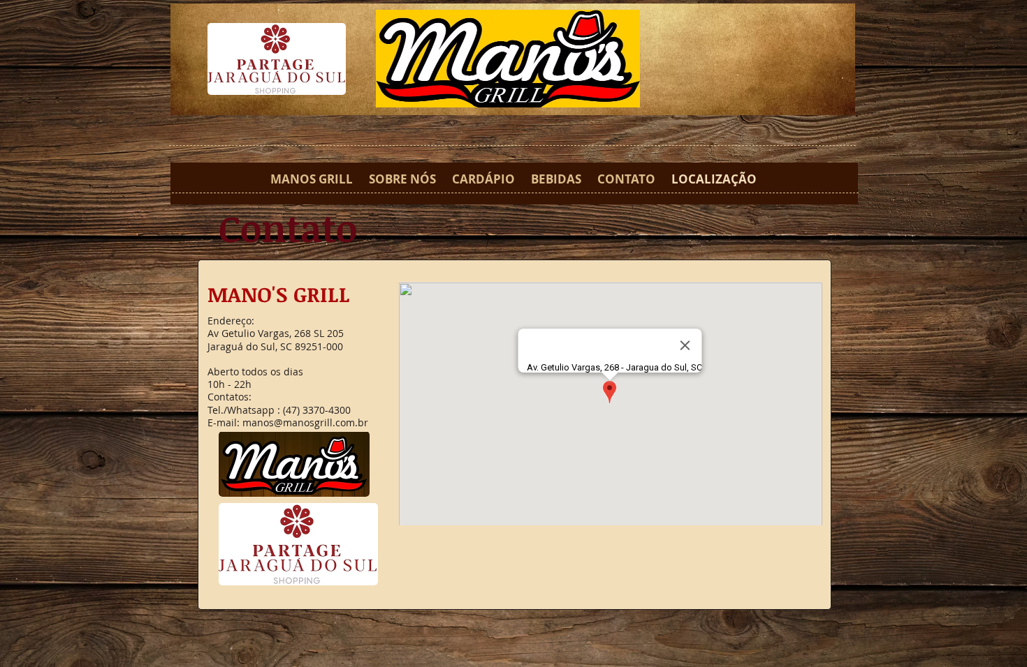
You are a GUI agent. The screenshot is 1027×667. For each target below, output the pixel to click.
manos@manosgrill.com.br (305, 422)
